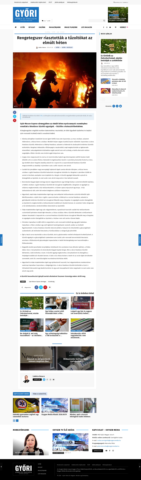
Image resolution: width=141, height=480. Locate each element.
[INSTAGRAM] (113, 451)
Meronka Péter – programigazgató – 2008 (28, 452)
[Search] (104, 20)
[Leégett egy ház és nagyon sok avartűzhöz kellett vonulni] (82, 302)
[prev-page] (14, 420)
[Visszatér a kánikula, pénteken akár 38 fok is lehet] (105, 81)
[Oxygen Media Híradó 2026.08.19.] (54, 405)
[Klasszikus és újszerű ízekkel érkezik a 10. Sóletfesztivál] (105, 91)
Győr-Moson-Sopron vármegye (37, 281)
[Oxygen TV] (70, 442)
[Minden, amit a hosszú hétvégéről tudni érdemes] (83, 405)
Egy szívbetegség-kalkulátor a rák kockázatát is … (56, 334)
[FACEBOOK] (110, 451)
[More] (50, 287)
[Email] (44, 379)
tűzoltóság (51, 281)
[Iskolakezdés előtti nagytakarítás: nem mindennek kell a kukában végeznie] (82, 325)
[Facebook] (103, 27)
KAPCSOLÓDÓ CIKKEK (21, 394)
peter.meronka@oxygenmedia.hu (108, 446)
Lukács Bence (39, 376)
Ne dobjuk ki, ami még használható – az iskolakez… (31, 334)
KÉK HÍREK (74, 308)
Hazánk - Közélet (113, 15)
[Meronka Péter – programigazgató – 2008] (31, 444)
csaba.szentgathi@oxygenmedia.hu (109, 440)
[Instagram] (106, 27)
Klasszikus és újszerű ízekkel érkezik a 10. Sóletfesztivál (119, 91)
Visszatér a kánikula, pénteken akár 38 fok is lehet (119, 81)
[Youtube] (110, 27)
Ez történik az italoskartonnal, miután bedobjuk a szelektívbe (117, 18)
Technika (48, 308)
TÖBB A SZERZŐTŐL (39, 394)
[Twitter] (41, 287)
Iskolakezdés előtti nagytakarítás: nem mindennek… (78, 335)
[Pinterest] (45, 287)
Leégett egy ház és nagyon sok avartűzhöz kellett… (81, 312)
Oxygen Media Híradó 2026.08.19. (54, 414)
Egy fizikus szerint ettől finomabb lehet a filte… (54, 312)
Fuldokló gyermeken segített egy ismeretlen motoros (26, 415)
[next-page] (17, 420)
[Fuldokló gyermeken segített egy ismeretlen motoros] (26, 405)
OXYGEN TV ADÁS (58, 453)
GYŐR (53, 32)
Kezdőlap (47, 32)
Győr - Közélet (67, 47)
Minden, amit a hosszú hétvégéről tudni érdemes (80, 415)
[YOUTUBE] (106, 451)
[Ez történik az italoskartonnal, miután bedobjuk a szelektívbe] (31, 302)
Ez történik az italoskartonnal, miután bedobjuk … (29, 313)
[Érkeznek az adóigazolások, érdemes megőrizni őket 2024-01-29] (1, 466)
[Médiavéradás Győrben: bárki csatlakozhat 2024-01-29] (140, 466)
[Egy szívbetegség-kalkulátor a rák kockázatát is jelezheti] (57, 325)
